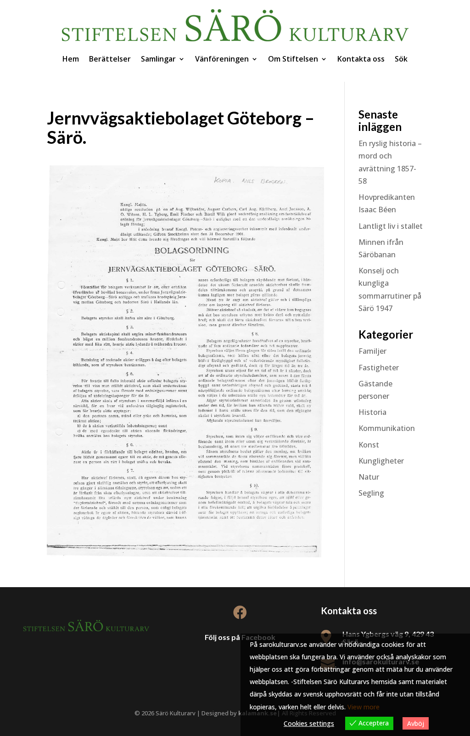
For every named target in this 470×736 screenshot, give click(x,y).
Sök (401, 59)
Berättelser (110, 59)
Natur (368, 477)
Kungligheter (381, 461)
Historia (372, 412)
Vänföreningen (222, 59)
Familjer (372, 351)
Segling (371, 493)
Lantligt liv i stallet (390, 226)
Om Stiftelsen (293, 59)
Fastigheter (378, 367)
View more (363, 706)
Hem (70, 59)
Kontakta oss (361, 59)
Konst (368, 445)
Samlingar (158, 59)
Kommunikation (386, 428)
